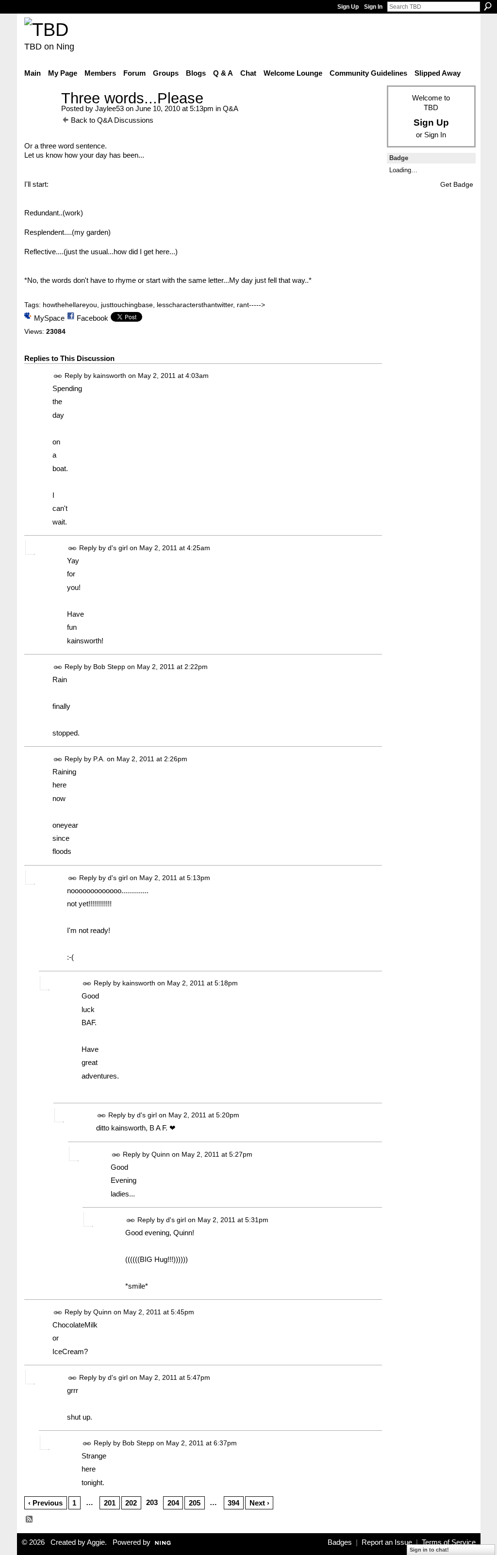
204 (173, 1503)
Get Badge (456, 184)
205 (194, 1503)
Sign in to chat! (429, 1550)
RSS (29, 1519)
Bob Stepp (109, 667)
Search (488, 6)
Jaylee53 (109, 108)
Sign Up (348, 6)
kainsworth (109, 375)
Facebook (92, 318)
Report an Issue (387, 1542)
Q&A (230, 108)
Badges (340, 1542)
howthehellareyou (70, 305)
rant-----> (251, 305)
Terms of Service (449, 1542)
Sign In (373, 6)
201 (110, 1503)
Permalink (58, 376)
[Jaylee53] (39, 116)
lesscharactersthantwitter (195, 305)
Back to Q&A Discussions (112, 120)
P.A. (99, 759)
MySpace (49, 318)
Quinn (160, 1154)
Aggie (96, 1542)
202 (131, 1503)
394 (233, 1503)
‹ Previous (45, 1503)
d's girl (118, 548)
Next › (259, 1503)
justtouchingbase (127, 305)
